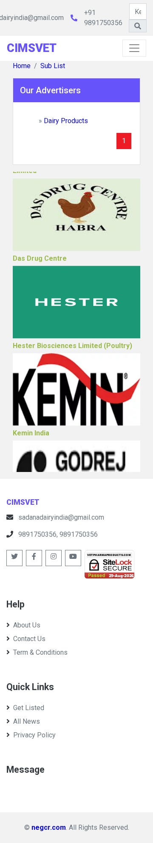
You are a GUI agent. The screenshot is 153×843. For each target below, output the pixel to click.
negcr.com (48, 827)
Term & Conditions (40, 652)
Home (22, 66)
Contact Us (29, 639)
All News (26, 721)
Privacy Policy (34, 735)
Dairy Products (66, 121)
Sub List (52, 66)
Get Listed (28, 708)
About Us (26, 625)
